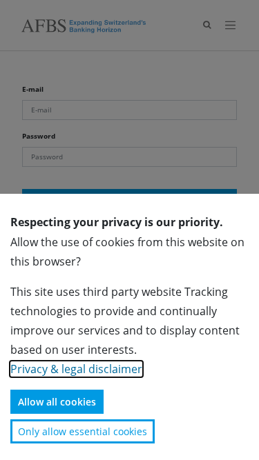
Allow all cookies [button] (57, 401)
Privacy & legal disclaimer (76, 369)
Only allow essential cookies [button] (82, 431)
